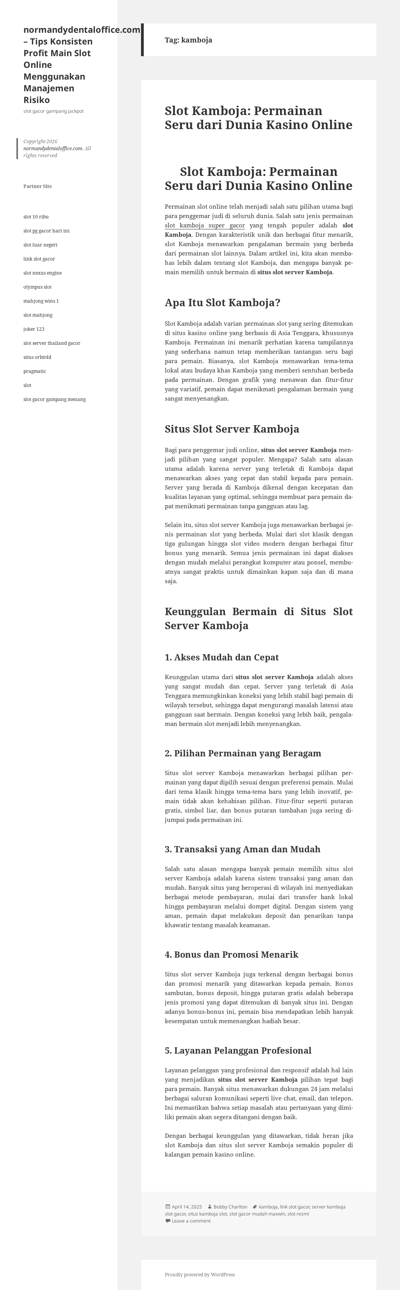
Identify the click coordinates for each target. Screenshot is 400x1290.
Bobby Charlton (230, 1206)
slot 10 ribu (36, 216)
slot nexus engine (42, 273)
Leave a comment (191, 1220)
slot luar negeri (40, 244)
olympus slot (37, 287)
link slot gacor (39, 259)
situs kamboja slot (207, 1213)
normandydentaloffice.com (52, 148)
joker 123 (34, 329)
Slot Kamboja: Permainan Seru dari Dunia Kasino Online (259, 117)
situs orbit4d (37, 357)
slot (27, 385)
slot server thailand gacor (51, 343)
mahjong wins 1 (41, 301)
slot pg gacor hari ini (46, 230)
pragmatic (34, 371)
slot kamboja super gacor (205, 225)
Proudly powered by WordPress (200, 1274)
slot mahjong (37, 315)
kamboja (268, 1206)
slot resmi (298, 1213)
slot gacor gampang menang (54, 399)
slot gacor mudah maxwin (257, 1213)
